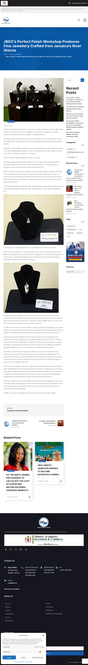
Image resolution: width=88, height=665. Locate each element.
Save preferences (37, 657)
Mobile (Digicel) (49, 567)
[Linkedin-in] (5, 549)
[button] (43, 635)
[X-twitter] (15, 549)
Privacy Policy (29, 661)
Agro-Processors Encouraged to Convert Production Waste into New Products (74, 116)
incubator (70, 233)
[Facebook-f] (10, 549)
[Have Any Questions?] (22, 567)
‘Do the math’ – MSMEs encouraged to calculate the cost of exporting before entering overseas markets (74, 101)
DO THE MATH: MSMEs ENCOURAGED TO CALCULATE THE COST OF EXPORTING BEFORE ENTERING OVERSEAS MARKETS (18, 483)
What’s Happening (15, 54)
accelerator (71, 226)
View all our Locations (11, 589)
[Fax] (57, 567)
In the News (70, 157)
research (79, 233)
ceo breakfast (71, 229)
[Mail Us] (5, 581)
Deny (23, 657)
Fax (60, 567)
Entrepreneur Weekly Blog (75, 152)
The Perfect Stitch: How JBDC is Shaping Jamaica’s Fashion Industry (75, 109)
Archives (70, 267)
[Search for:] (75, 80)
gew (80, 229)
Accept (9, 657)
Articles (11, 121)
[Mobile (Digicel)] (41, 567)
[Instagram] (25, 549)
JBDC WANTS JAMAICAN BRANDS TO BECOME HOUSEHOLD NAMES (48, 470)
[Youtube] (20, 549)
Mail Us (10, 580)
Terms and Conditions (19, 661)
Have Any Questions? (32, 567)
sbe (68, 236)
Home (5, 54)
